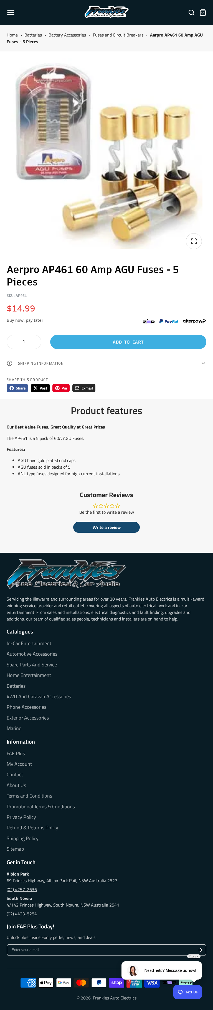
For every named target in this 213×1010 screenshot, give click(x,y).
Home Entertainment (29, 675)
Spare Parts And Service (32, 664)
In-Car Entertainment (29, 643)
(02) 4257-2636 (22, 889)
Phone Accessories (26, 707)
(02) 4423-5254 (22, 913)
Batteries (33, 35)
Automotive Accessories (32, 654)
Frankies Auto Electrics (114, 998)
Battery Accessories (67, 35)
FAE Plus (16, 753)
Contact (15, 774)
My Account (19, 764)
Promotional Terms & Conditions (41, 806)
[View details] (66, 574)
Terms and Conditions (29, 795)
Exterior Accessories (28, 717)
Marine (14, 728)
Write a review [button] (107, 527)
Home (12, 35)
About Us (16, 785)
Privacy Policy (21, 817)
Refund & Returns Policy (32, 827)
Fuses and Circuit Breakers (118, 35)
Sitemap (15, 849)
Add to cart (128, 342)
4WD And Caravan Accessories (39, 696)
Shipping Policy (23, 838)
